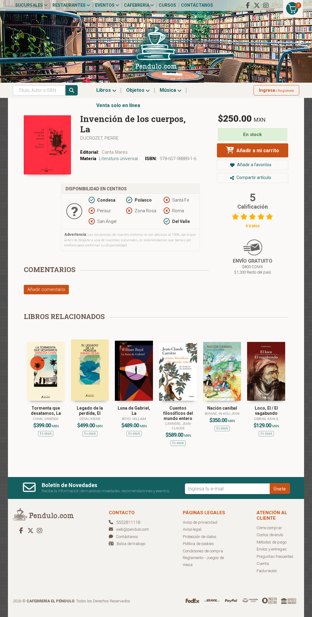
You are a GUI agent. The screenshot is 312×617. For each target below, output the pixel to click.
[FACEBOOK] (247, 5)
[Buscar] (72, 90)
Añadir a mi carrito (257, 150)
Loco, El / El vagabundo (266, 411)
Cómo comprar (269, 528)
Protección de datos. (200, 536)
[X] (256, 5)
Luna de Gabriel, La (134, 411)
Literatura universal (118, 158)
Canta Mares (115, 152)
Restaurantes (69, 5)
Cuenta (263, 563)
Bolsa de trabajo (131, 543)
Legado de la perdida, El (90, 411)
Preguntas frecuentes (275, 556)
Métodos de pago (271, 542)
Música (168, 90)
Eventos (105, 5)
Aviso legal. (192, 529)
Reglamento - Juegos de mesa (203, 561)
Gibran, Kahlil (266, 419)
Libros (104, 90)
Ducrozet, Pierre (99, 138)
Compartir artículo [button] (253, 177)
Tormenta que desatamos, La (46, 411)
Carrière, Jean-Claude (178, 426)
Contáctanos (197, 5)
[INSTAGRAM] (266, 5)
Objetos (136, 90)
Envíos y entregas (272, 549)
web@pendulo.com (132, 529)
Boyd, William (134, 419)
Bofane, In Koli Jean (222, 414)
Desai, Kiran (90, 419)
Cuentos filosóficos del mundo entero (178, 413)
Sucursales (29, 5)
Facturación (267, 571)
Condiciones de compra (203, 551)
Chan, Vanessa (45, 419)
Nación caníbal (222, 408)
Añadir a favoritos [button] (253, 164)
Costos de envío (270, 535)
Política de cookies (198, 543)
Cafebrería (137, 5)
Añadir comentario (46, 289)
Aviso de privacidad (200, 522)
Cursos (167, 5)
